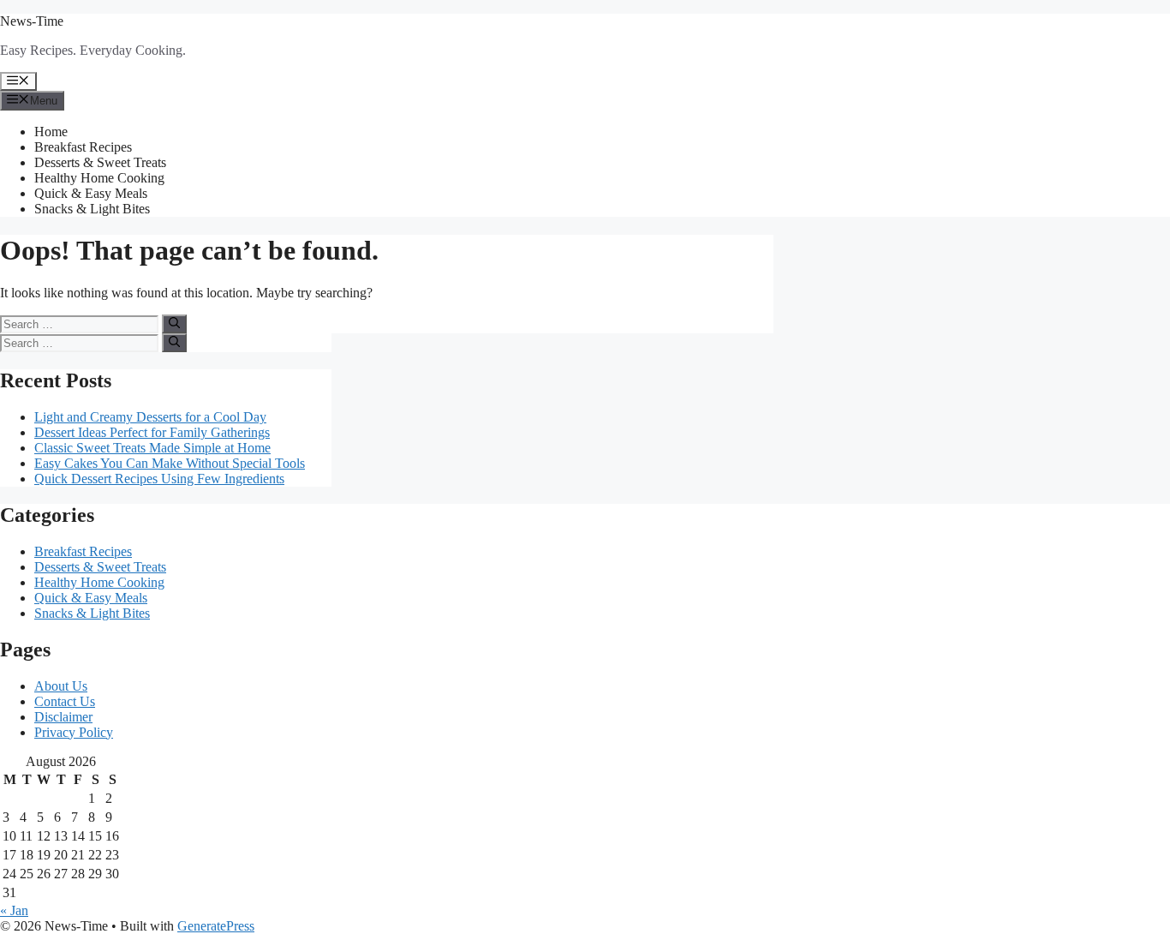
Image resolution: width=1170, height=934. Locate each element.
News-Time (31, 21)
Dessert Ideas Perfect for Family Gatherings (152, 432)
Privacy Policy (73, 732)
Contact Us (64, 701)
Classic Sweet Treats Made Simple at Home (152, 447)
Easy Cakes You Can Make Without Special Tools (169, 463)
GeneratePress (215, 926)
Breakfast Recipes (83, 147)
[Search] (174, 323)
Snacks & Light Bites (92, 208)
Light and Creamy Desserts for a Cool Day (150, 417)
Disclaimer (63, 716)
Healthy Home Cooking (99, 178)
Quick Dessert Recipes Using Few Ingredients (159, 478)
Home (51, 131)
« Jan (14, 910)
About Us (60, 686)
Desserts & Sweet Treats (100, 162)
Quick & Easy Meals (90, 193)
